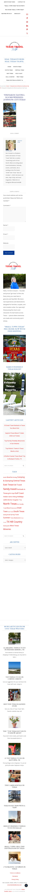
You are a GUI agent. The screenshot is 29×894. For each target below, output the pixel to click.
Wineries (7, 529)
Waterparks (6, 526)
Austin (5, 477)
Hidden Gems (7, 497)
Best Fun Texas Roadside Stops (14, 705)
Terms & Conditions (15, 873)
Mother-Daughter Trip (15, 500)
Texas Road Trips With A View (14, 807)
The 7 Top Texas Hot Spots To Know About (14, 732)
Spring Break (6, 514)
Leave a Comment (14, 133)
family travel (9, 488)
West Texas (14, 525)
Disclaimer (15, 876)
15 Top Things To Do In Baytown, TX (14, 759)
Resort (9, 508)
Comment (6, 205)
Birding (15, 477)
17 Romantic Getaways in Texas (14, 868)
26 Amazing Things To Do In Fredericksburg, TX (14, 649)
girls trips (11, 493)
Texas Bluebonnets (15, 518)
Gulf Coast (19, 493)
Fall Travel (18, 485)
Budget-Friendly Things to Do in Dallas (14, 827)
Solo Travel (10, 511)
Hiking (14, 497)
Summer (6, 518)
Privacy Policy (15, 879)
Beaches (10, 477)
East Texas (8, 484)
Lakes (5, 500)
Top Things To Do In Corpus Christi (14, 678)
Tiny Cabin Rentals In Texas (14, 786)
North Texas (10, 503)
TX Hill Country (14, 521)
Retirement (14, 508)
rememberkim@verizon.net (14, 885)
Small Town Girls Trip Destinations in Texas (14, 847)
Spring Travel (14, 514)
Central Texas (19, 480)
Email (5, 234)
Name (5, 225)
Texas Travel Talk (14, 46)
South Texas (19, 511)
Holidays (20, 496)
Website (5, 243)
